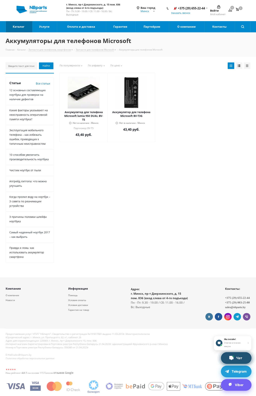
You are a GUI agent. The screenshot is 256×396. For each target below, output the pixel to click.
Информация (78, 288)
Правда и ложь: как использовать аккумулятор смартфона (26, 252)
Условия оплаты (77, 300)
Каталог (19, 26)
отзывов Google (63, 372)
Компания (13, 288)
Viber (246, 316)
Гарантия (120, 26)
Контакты (219, 26)
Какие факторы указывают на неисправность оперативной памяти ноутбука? (28, 114)
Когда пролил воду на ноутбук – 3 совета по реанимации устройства (29, 201)
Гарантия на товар (78, 309)
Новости (10, 300)
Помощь (73, 295)
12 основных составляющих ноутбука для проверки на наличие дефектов (27, 94)
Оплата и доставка (81, 26)
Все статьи (43, 83)
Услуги (44, 26)
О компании (186, 26)
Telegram (237, 316)
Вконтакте (209, 316)
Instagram (228, 316)
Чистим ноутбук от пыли (25, 170)
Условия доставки (78, 305)
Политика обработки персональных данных (30, 358)
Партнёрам (152, 26)
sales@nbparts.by (22, 354)
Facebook (218, 316)
